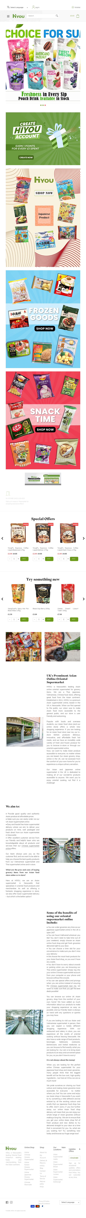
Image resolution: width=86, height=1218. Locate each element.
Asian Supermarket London (58, 1172)
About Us (43, 1152)
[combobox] (42, 16)
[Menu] (8, 16)
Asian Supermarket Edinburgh (58, 1180)
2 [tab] (43, 105)
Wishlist (77, 7)
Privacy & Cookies (44, 1201)
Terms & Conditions (44, 1203)
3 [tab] (45, 105)
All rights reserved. (20, 1210)
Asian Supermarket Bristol (58, 1164)
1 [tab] (40, 105)
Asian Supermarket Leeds (58, 1157)
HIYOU (12, 1210)
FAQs (42, 1187)
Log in (37, 7)
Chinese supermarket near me (63, 986)
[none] (3, 64)
